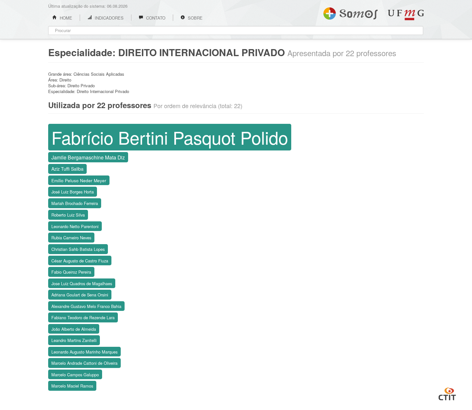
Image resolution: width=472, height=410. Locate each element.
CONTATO (155, 18)
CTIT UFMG (447, 393)
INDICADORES (108, 18)
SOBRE (195, 18)
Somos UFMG (350, 12)
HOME (65, 18)
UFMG (406, 15)
